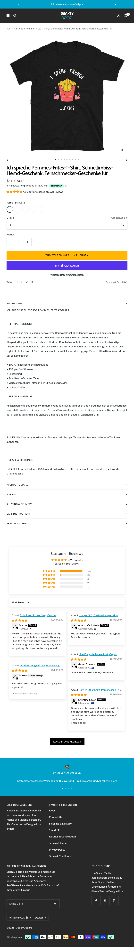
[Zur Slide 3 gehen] (61, 159)
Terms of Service (58, 843)
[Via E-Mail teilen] (32, 282)
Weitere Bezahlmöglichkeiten (67, 274)
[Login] (118, 15)
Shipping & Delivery (19, 504)
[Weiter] (126, 160)
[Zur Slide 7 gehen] (72, 159)
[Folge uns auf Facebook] (96, 900)
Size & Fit (12, 494)
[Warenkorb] (125, 15)
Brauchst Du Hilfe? (116, 282)
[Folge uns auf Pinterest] (113, 900)
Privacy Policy (57, 849)
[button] (15, 191)
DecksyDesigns (24, 927)
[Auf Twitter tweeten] (26, 282)
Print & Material (17, 523)
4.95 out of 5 (75, 559)
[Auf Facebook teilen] (17, 282)
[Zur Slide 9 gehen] (78, 159)
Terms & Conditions (60, 856)
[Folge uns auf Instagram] (104, 900)
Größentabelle (119, 217)
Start (9, 28)
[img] (19, 620)
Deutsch (39, 917)
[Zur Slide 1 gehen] (55, 159)
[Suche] (14, 15)
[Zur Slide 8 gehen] (75, 159)
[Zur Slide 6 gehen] (69, 159)
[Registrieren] (55, 903)
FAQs (52, 810)
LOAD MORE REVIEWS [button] (67, 741)
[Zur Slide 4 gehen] (64, 159)
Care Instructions (19, 513)
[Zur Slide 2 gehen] (58, 159)
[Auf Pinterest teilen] (21, 282)
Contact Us (55, 816)
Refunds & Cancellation (62, 836)
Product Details (17, 484)
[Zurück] (8, 160)
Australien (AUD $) (18, 917)
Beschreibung (15, 303)
